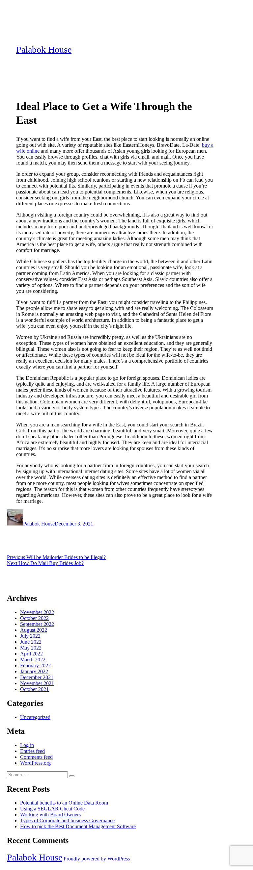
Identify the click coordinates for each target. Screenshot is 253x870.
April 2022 (31, 653)
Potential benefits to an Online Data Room (64, 803)
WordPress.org (35, 763)
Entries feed (32, 751)
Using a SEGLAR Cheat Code (52, 808)
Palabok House (43, 49)
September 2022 (37, 624)
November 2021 (37, 683)
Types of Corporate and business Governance (67, 820)
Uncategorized (35, 717)
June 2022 (31, 642)
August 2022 (33, 630)
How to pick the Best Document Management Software (78, 826)
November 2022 (37, 612)
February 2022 (35, 665)
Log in (27, 745)
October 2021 (34, 689)
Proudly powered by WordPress (97, 858)
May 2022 (31, 648)
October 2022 (34, 618)
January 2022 (34, 671)
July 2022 (30, 636)
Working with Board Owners (50, 814)
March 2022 (32, 659)
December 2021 (36, 677)
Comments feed (36, 757)
